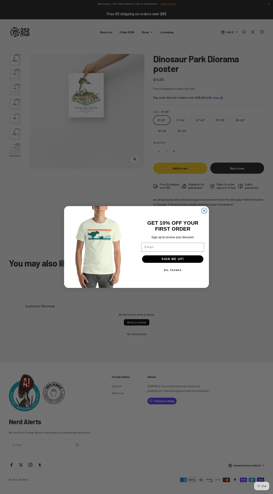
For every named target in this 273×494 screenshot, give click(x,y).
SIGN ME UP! (173, 259)
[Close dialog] (204, 211)
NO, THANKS (173, 270)
